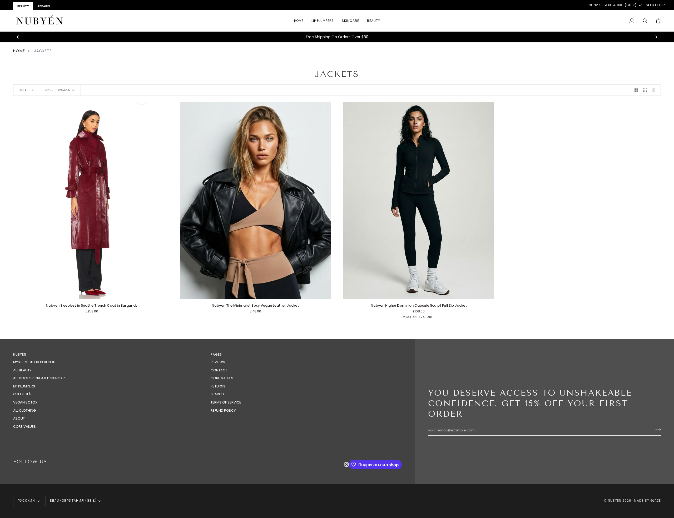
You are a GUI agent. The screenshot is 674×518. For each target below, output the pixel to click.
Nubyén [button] (19, 354)
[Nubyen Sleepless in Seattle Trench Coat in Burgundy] (91, 200)
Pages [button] (216, 354)
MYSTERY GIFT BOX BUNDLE (34, 362)
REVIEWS (218, 362)
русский (26, 501)
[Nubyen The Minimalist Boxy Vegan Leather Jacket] (255, 200)
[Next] (656, 37)
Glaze (655, 501)
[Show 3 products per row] (645, 90)
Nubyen (614, 501)
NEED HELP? (655, 4)
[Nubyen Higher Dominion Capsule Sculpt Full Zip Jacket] (418, 200)
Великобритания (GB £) (613, 5)
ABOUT (19, 418)
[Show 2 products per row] (636, 90)
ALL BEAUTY (22, 370)
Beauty (23, 6)
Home (19, 50)
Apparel (44, 6)
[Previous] (18, 37)
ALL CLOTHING (24, 410)
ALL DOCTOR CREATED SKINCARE (40, 378)
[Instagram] (346, 464)
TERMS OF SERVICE (226, 402)
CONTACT (219, 370)
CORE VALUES (24, 426)
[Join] (656, 429)
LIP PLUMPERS (24, 386)
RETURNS (218, 386)
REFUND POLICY (223, 410)
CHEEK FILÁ (22, 394)
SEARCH (217, 394)
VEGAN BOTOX (25, 402)
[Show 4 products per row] (655, 90)
